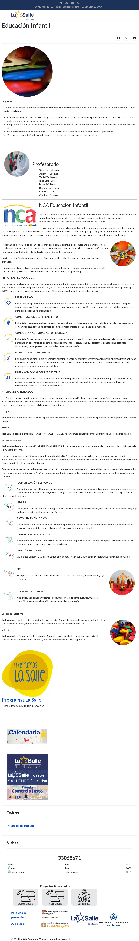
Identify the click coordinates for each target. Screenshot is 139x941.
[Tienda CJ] (69, 792)
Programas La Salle (21, 700)
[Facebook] (61, 3)
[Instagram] (78, 3)
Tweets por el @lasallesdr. (20, 825)
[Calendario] (69, 736)
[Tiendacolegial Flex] (69, 762)
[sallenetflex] (69, 777)
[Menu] (126, 15)
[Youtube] (72, 3)
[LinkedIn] (134, 38)
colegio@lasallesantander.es (66, 7)
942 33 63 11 (43, 7)
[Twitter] (66, 3)
